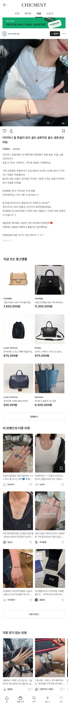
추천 (17, 13)
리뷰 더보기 (34, 614)
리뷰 (39, 13)
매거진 (28, 13)
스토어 (49, 13)
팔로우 (56, 34)
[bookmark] (63, 131)
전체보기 (34, 416)
